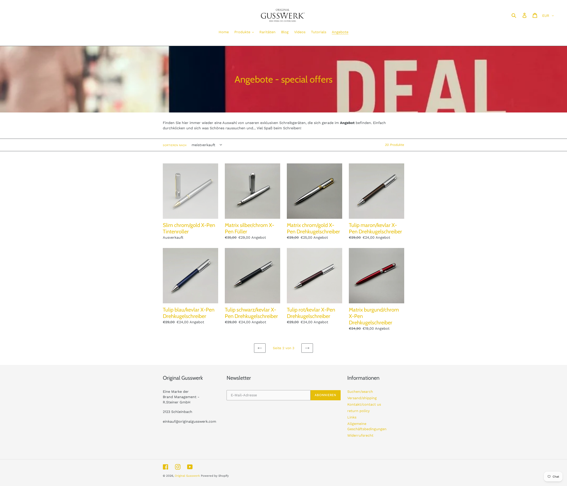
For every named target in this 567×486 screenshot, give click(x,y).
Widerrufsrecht (360, 435)
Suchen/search (360, 391)
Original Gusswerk (187, 475)
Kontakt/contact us (364, 404)
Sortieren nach (174, 145)
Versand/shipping (362, 398)
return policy (358, 411)
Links (351, 417)
